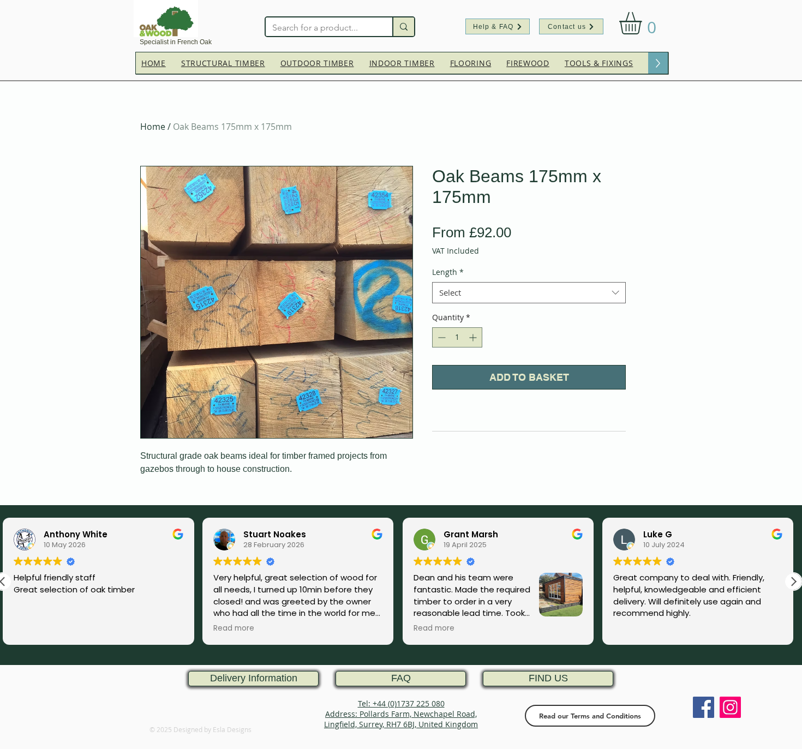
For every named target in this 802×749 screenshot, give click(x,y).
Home (152, 127)
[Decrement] (440, 337)
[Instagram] (730, 707)
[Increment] (474, 337)
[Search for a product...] (403, 26)
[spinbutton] (457, 337)
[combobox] (529, 292)
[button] (643, 23)
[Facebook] (703, 707)
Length (448, 272)
